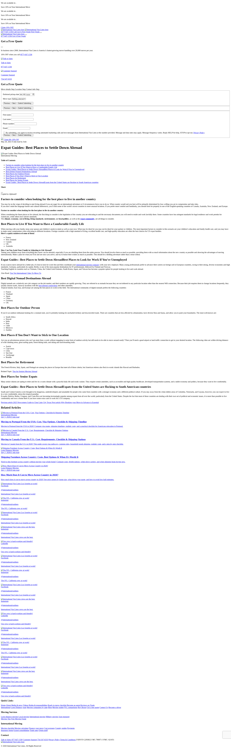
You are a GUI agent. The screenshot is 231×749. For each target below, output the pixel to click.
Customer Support (35, 740)
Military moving (52, 717)
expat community (87, 219)
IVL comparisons (70, 707)
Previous (7, 103)
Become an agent (73, 705)
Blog (50, 707)
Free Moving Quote (18, 719)
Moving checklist (7, 728)
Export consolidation (21, 730)
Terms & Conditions (68, 740)
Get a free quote (93, 707)
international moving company (87, 265)
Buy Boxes (82, 707)
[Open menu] (41, 32)
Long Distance (16, 707)
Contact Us (103, 707)
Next (14, 103)
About (8, 705)
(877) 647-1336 (26, 55)
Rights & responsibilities (38, 705)
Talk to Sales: (11, 740)
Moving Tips (6, 719)
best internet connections (48, 286)
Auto (24, 707)
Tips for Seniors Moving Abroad (25, 371)
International (5, 707)
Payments (71, 728)
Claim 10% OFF (7, 27)
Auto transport (63, 717)
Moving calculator (21, 728)
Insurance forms (7, 730)
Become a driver (115, 707)
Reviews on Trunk (87, 705)
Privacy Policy (198, 133)
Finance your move (36, 728)
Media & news (16, 705)
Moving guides (58, 707)
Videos (25, 705)
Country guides (61, 728)
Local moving (24, 717)
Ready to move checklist (57, 705)
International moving (37, 717)
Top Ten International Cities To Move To (25, 273)
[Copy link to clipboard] (2, 192)
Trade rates (34, 730)
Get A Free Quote (19, 36)
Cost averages (49, 728)
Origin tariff (43, 730)
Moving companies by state (37, 707)
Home (3, 705)
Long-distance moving (9, 717)
